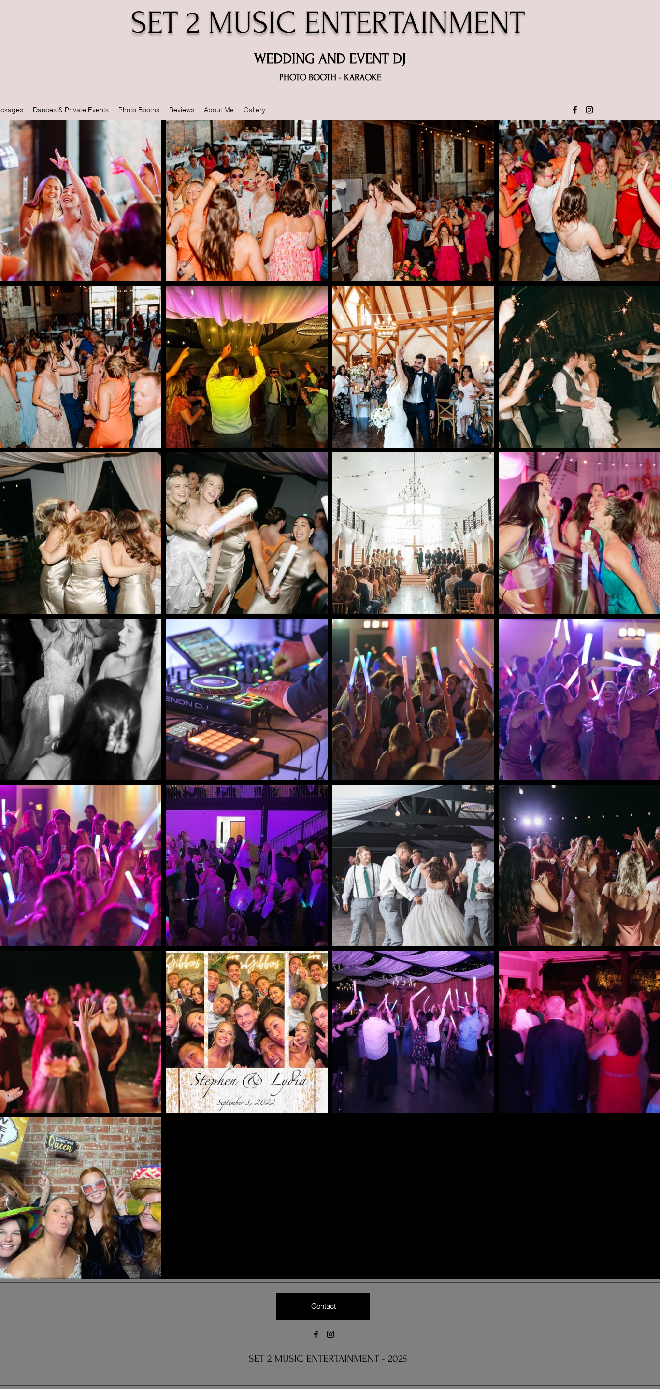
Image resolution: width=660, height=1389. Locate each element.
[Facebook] (575, 110)
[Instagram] (589, 110)
